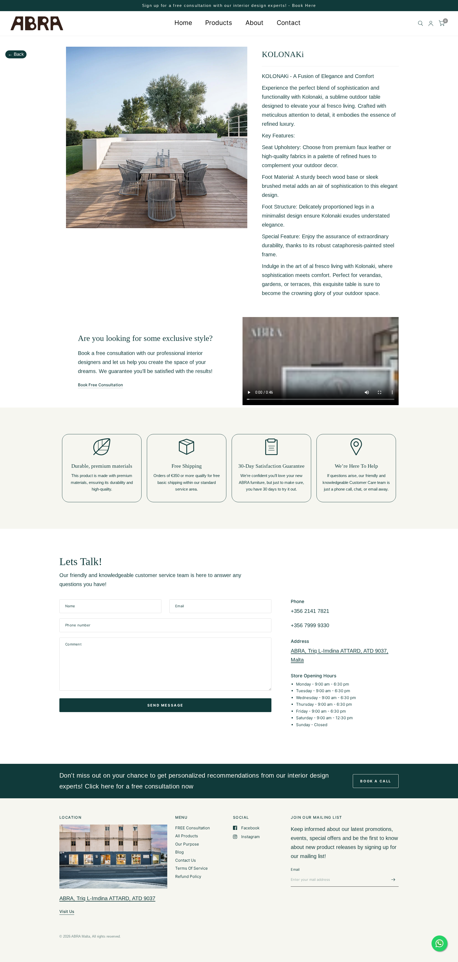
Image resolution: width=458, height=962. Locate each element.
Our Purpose (187, 844)
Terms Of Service (191, 868)
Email (295, 869)
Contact (289, 23)
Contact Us (185, 860)
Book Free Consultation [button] (100, 384)
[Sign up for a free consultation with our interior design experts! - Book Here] (229, 5)
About (254, 23)
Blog (179, 852)
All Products (186, 835)
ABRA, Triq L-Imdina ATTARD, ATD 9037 (107, 898)
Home (183, 23)
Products (218, 23)
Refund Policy (188, 876)
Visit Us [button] (66, 911)
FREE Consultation (192, 827)
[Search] (420, 23)
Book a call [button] (375, 781)
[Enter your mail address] (393, 880)
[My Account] (431, 23)
